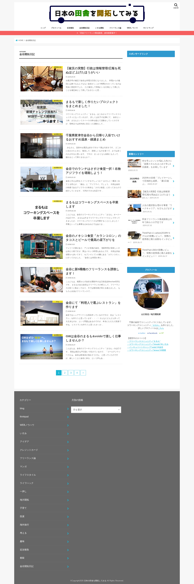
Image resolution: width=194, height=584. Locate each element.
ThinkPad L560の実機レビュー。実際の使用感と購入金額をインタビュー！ (157, 253)
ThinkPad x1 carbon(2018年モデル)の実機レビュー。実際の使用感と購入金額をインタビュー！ (150, 238)
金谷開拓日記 (84, 28)
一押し (23, 491)
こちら (161, 328)
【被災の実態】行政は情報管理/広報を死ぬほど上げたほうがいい (156, 194)
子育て (23, 508)
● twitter (141, 333)
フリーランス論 (115, 28)
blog (22, 408)
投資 (22, 516)
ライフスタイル (28, 474)
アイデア (24, 441)
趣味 (22, 541)
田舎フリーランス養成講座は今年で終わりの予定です (157, 222)
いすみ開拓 (99, 28)
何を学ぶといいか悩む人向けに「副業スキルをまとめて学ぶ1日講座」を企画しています (150, 165)
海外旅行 (24, 524)
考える (23, 533)
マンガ (23, 466)
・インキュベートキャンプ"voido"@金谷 (145, 347)
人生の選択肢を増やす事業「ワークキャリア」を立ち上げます (157, 208)
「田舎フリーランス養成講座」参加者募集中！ (97, 33)
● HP (161, 333)
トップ (43, 28)
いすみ (23, 433)
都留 (22, 558)
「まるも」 (156, 325)
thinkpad (24, 416)
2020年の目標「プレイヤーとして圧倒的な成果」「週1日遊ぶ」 (157, 181)
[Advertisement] (151, 101)
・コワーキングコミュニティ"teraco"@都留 (146, 350)
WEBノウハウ (132, 28)
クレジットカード (29, 450)
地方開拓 (24, 499)
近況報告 (70, 28)
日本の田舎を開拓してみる (95, 581)
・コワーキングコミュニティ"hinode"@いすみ (147, 344)
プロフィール (56, 28)
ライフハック (27, 483)
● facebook (152, 333)
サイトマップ (148, 28)
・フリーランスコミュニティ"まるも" (143, 341)
